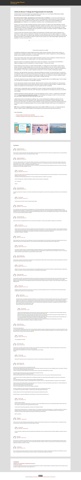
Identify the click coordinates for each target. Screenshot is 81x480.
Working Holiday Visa (18, 19)
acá (61, 84)
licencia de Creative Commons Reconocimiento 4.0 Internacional (44, 476)
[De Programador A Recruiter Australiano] (22, 128)
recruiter (45, 69)
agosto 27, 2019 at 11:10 (22, 266)
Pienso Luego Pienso (17, 2)
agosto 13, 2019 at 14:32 (21, 237)
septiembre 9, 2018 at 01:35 (21, 149)
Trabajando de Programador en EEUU (55, 133)
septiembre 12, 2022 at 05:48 (23, 428)
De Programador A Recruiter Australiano (20, 133)
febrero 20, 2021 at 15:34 (24, 296)
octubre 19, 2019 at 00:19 (21, 325)
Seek (22, 99)
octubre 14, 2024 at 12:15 (21, 448)
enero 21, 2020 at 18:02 (21, 344)
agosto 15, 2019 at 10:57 (22, 246)
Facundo (19, 170)
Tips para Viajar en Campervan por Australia (25, 115)
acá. (60, 108)
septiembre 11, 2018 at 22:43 (22, 206)
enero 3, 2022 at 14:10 (20, 364)
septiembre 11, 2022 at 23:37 (22, 419)
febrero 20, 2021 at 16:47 (25, 309)
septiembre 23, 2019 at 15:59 (22, 275)
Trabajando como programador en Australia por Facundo (23, 463)
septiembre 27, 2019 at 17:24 (23, 286)
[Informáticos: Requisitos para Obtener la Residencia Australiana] (40, 128)
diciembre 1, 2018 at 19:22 (22, 226)
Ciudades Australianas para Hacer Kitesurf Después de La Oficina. (30, 116)
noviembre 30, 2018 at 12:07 (21, 217)
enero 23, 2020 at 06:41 (22, 356)
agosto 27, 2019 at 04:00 (21, 256)
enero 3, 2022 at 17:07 (22, 399)
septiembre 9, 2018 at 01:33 (21, 159)
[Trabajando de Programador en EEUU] (58, 128)
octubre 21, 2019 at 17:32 (22, 336)
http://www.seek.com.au (22, 175)
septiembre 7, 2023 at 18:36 (21, 437)
